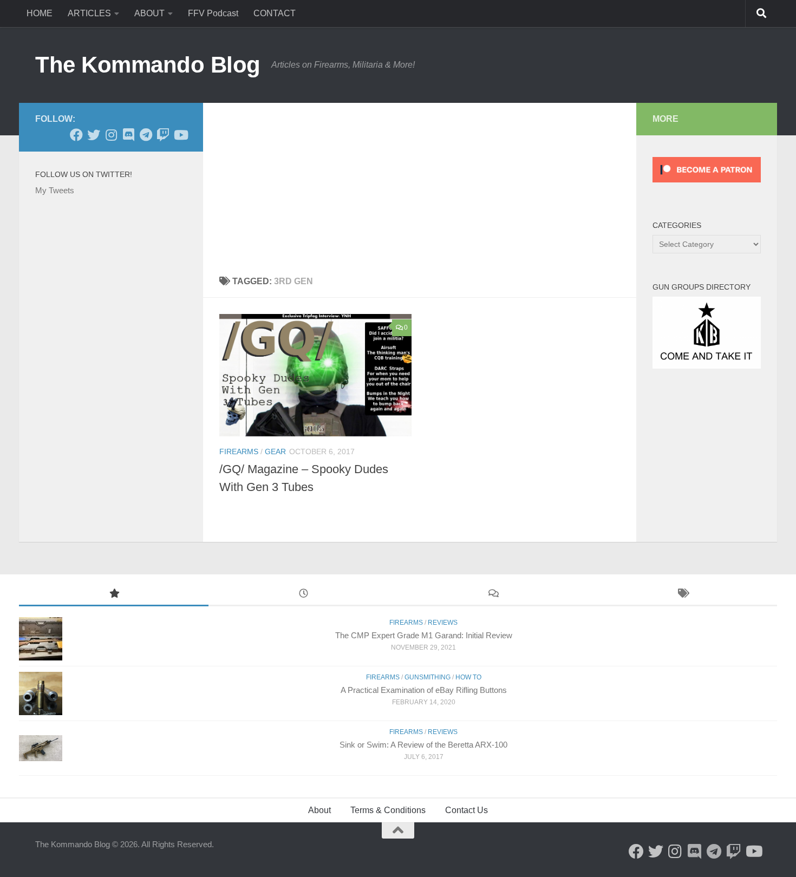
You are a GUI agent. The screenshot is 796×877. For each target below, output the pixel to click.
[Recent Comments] (493, 594)
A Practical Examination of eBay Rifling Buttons (424, 690)
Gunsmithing (427, 677)
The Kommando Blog (147, 64)
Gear (275, 451)
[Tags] (682, 594)
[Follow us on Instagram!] (111, 134)
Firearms (238, 451)
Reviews (443, 622)
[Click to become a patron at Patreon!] (707, 184)
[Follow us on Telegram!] (145, 134)
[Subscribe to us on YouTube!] (180, 134)
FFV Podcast (213, 13)
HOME (40, 13)
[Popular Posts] (113, 594)
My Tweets (54, 190)
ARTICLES (89, 13)
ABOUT (149, 13)
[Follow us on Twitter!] (93, 134)
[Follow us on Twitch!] (162, 134)
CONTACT (274, 13)
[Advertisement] (419, 184)
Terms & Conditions (388, 810)
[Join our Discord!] (128, 134)
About (319, 810)
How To (468, 677)
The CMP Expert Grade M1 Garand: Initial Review (423, 635)
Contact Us (466, 810)
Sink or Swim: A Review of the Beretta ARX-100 (423, 744)
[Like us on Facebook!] (76, 134)
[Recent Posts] (303, 594)
